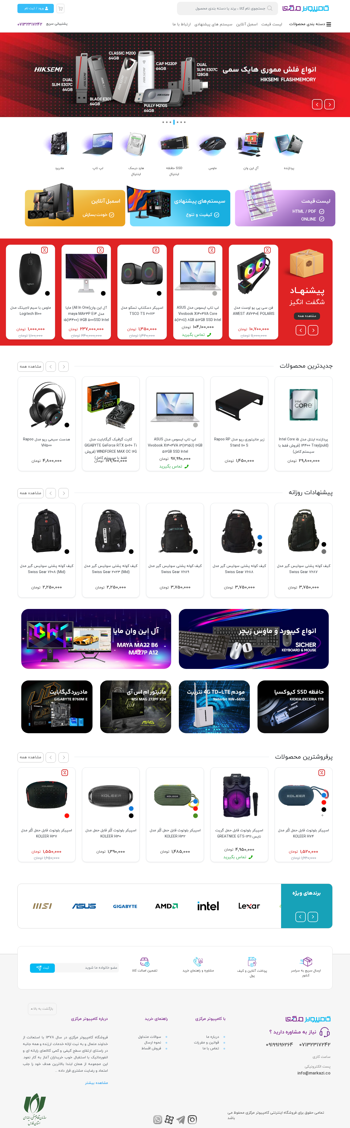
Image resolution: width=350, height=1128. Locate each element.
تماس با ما (211, 1048)
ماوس (213, 168)
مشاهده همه (307, 316)
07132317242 (29, 24)
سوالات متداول (150, 1036)
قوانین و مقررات (207, 1042)
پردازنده (289, 168)
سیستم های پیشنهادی (213, 24)
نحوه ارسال (153, 1042)
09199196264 (279, 1045)
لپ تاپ (97, 168)
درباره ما (213, 1036)
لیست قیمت (271, 24)
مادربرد (59, 168)
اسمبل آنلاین (247, 24)
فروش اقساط (151, 1048)
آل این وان (251, 168)
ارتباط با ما (181, 24)
